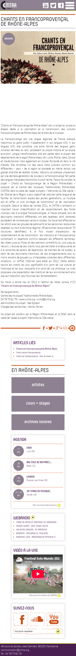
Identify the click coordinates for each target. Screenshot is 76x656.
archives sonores (38, 421)
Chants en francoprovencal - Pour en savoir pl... (35, 356)
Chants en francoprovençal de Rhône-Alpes (36, 348)
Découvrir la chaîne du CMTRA (43, 595)
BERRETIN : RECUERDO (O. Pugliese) (32, 533)
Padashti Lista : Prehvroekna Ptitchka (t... (36, 536)
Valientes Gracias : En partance (31, 529)
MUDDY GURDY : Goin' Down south (32, 525)
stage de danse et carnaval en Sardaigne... (37, 522)
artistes (38, 384)
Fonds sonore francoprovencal (28, 352)
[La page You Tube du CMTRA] (54, 625)
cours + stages (38, 403)
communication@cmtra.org (15, 650)
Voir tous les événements (45, 505)
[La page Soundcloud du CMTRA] (37, 625)
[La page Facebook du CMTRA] (20, 625)
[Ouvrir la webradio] (32, 517)
